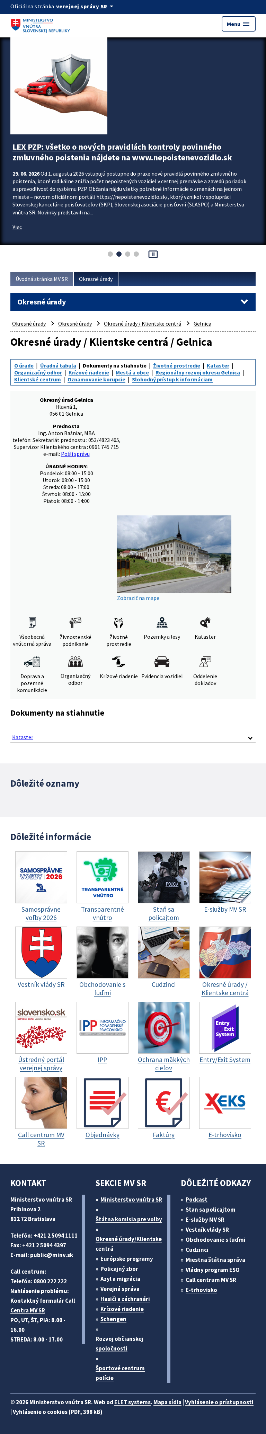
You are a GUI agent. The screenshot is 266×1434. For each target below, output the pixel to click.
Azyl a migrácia (120, 1279)
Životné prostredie (176, 365)
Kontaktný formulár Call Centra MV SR (42, 1305)
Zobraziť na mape (138, 597)
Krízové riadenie (89, 372)
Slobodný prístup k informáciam (172, 379)
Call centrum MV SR (211, 1280)
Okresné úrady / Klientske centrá (142, 323)
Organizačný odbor (38, 372)
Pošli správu (75, 453)
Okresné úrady (96, 278)
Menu (238, 24)
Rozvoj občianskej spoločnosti (119, 1343)
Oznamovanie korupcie (96, 379)
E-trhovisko (201, 1290)
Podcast (196, 1199)
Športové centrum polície (120, 1373)
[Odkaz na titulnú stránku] (41, 24)
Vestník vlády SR (207, 1229)
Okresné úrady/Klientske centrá (129, 1243)
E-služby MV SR (205, 1219)
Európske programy (126, 1259)
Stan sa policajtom (211, 1209)
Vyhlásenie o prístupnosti (219, 1402)
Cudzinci (197, 1250)
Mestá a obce (132, 372)
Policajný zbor (119, 1269)
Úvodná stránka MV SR (42, 278)
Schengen (113, 1319)
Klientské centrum (37, 379)
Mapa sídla (167, 1402)
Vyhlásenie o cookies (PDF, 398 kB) (58, 1412)
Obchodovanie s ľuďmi (216, 1239)
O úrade (24, 365)
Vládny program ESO (213, 1270)
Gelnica (202, 323)
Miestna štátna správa (215, 1260)
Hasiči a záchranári (125, 1299)
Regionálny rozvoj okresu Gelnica (198, 372)
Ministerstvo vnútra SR (131, 1199)
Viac (17, 237)
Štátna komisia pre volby (129, 1219)
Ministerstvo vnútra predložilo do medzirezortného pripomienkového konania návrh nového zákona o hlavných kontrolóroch (122, 157)
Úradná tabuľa (58, 365)
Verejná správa (120, 1289)
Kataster (218, 365)
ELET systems (132, 1402)
